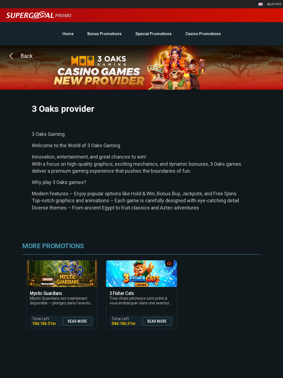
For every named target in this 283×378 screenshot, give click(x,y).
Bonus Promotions (104, 34)
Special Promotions (153, 34)
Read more (77, 321)
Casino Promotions (203, 34)
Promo (62, 15)
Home (68, 34)
